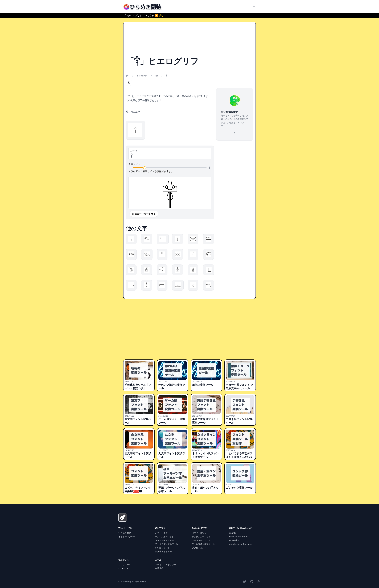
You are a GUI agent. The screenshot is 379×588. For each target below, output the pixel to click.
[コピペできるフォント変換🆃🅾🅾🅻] (139, 473)
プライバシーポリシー (165, 564)
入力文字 (133, 151)
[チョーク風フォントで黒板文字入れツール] (240, 370)
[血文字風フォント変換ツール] (139, 439)
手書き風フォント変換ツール (239, 420)
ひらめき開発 (124, 532)
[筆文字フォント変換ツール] (139, 404)
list (156, 75)
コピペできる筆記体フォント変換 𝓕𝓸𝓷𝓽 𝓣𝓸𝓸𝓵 (239, 455)
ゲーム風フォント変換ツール (171, 420)
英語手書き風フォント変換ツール (205, 420)
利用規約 (159, 568)
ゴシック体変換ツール (239, 487)
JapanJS (232, 532)
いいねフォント (162, 547)
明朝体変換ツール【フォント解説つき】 (138, 386)
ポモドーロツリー (126, 536)
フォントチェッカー (164, 540)
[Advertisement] (189, 40)
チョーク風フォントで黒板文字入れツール (239, 386)
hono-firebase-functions (240, 544)
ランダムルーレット (164, 536)
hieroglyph (141, 75)
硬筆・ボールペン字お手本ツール (171, 489)
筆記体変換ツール (202, 384)
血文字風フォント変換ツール (138, 455)
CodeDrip (123, 568)
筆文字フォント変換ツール (138, 420)
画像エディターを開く (144, 213)
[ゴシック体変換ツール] (240, 473)
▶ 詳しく (160, 15)
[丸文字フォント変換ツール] (172, 439)
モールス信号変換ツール (166, 544)
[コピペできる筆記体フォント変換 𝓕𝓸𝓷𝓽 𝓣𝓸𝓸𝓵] (240, 439)
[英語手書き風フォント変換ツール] (206, 404)
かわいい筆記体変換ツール (171, 386)
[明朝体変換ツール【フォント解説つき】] (139, 370)
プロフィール (124, 564)
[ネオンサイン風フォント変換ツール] (206, 439)
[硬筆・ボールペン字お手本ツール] (172, 473)
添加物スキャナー (163, 551)
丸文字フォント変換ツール (171, 455)
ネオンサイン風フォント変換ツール (205, 455)
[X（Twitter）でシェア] (129, 82)
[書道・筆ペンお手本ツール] (206, 473)
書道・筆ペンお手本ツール (205, 489)
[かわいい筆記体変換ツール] (172, 370)
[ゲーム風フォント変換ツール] (172, 404)
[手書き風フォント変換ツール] (240, 404)
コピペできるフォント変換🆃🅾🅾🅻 (138, 489)
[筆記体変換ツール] (206, 370)
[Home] (127, 75)
